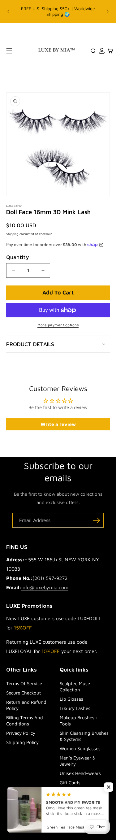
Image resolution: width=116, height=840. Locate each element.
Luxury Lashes (75, 708)
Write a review (58, 424)
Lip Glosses (71, 699)
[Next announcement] (107, 11)
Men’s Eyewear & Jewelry (78, 761)
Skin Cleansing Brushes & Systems (84, 736)
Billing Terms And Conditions (24, 720)
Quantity (17, 257)
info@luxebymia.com (44, 587)
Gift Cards (70, 782)
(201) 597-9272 (49, 578)
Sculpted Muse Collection (75, 686)
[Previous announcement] (8, 11)
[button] (9, 51)
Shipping (12, 234)
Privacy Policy (20, 733)
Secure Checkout (23, 692)
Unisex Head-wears (80, 773)
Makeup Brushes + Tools (79, 720)
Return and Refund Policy (26, 705)
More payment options (58, 325)
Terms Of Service (24, 683)
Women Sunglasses (80, 748)
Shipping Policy (22, 742)
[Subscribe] (96, 520)
